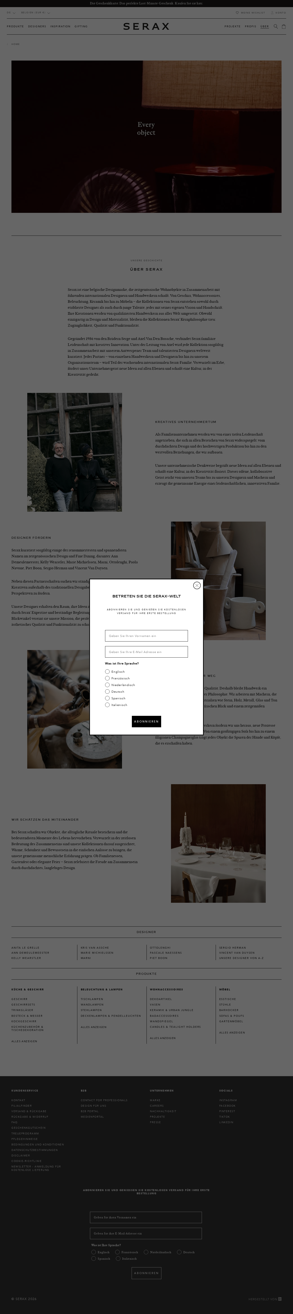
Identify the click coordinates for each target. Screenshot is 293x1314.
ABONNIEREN (146, 721)
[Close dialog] (197, 585)
